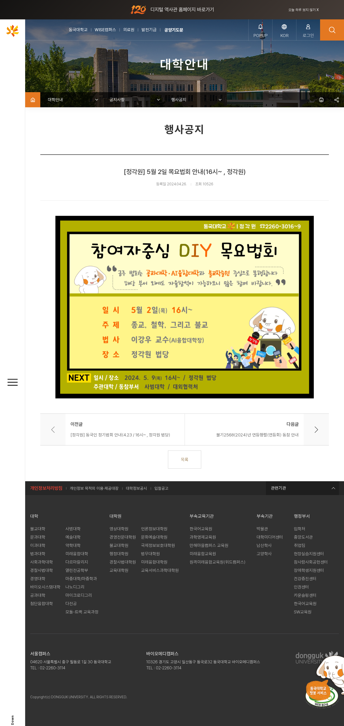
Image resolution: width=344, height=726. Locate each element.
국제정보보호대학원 (158, 545)
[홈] (32, 99)
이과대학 (37, 545)
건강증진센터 (305, 578)
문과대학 (37, 537)
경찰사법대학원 (123, 562)
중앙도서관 (303, 537)
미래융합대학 (76, 553)
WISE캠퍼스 (105, 29)
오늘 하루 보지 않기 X (303, 10)
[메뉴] (13, 382)
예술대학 (73, 537)
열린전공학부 (76, 570)
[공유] (336, 99)
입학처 (299, 528)
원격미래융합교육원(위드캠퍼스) (218, 562)
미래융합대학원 (154, 562)
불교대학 (37, 528)
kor (284, 35)
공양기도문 (173, 29)
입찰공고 (161, 488)
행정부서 (302, 516)
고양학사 (264, 553)
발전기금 (149, 29)
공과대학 (37, 595)
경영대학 (37, 578)
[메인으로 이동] (12, 30)
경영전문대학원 (123, 537)
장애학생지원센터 (309, 570)
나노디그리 (74, 587)
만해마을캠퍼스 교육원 (209, 545)
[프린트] (321, 99)
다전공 (71, 603)
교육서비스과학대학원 (160, 570)
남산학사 (264, 545)
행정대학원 (119, 553)
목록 (184, 459)
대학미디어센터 (270, 537)
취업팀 (299, 545)
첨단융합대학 (41, 603)
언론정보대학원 (154, 528)
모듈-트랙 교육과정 (81, 611)
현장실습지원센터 (309, 553)
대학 (34, 516)
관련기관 (278, 488)
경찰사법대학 (41, 570)
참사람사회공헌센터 (311, 562)
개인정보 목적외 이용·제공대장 (94, 488)
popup (260, 35)
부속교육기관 (202, 516)
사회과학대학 (41, 562)
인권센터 (301, 587)
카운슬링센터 (305, 595)
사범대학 (73, 528)
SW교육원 (303, 611)
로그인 (308, 35)
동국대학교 (78, 29)
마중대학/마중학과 (81, 578)
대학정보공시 (136, 488)
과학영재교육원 (203, 537)
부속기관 (265, 516)
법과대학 (37, 553)
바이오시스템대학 (45, 587)
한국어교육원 (201, 528)
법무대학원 (150, 553)
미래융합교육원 (203, 553)
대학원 (116, 516)
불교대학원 (119, 545)
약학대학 (73, 545)
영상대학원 (119, 528)
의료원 (128, 29)
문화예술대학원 (154, 537)
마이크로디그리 (78, 595)
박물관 (262, 528)
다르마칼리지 (76, 562)
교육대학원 (119, 570)
